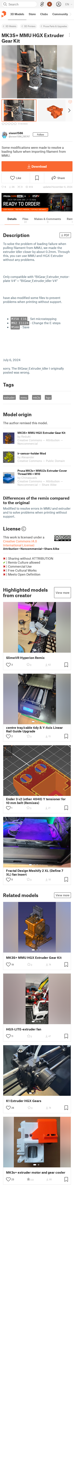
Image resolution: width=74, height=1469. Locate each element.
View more (62, 592)
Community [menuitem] (60, 14)
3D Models (11, 26)
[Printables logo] (4, 14)
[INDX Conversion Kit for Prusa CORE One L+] (37, 202)
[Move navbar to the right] (70, 14)
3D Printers (29, 26)
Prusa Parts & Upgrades (55, 26)
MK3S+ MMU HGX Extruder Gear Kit (33, 957)
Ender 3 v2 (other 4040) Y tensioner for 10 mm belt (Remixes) (36, 800)
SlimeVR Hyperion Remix (25, 657)
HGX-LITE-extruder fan (23, 1029)
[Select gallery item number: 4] (40, 865)
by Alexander (25, 457)
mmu (23, 397)
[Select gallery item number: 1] (34, 650)
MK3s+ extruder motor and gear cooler (35, 1172)
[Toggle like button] (8, 665)
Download (39, 166)
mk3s (36, 397)
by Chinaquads (27, 477)
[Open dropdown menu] (69, 35)
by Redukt (24, 436)
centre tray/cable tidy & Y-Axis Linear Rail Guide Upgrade (34, 729)
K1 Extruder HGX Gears (23, 1101)
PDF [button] (66, 235)
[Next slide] (68, 110)
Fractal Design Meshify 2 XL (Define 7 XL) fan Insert (34, 872)
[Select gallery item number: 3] (40, 721)
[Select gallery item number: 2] (38, 650)
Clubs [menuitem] (44, 14)
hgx (48, 397)
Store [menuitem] (32, 14)
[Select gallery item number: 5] (43, 865)
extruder (9, 397)
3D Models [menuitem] (17, 14)
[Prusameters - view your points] (49, 4)
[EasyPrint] (42, 4)
